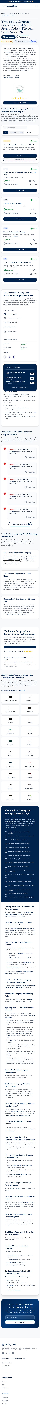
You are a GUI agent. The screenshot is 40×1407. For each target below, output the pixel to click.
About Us (4, 1404)
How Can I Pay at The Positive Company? (16, 894)
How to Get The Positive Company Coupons (17, 840)
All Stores (4, 1372)
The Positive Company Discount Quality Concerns (19, 859)
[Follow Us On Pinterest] (13, 1353)
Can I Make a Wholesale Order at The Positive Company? (17, 889)
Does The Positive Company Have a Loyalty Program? (19, 886)
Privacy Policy (5, 1400)
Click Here (18, 1290)
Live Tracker (23, 37)
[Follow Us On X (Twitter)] (6, 1353)
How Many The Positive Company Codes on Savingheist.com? (17, 844)
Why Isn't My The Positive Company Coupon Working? (19, 874)
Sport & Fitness (21, 13)
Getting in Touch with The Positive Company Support (19, 897)
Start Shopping (20, 102)
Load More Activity (19, 524)
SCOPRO (11, 560)
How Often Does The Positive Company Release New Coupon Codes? (19, 870)
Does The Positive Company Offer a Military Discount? (19, 836)
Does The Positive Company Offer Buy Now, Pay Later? (19, 863)
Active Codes (8, 37)
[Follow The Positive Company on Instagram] (9, 357)
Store (11, 13)
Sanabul (17, 560)
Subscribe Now (20, 1322)
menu (36, 6)
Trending (7, 41)
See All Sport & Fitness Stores (13, 690)
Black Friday (5, 1388)
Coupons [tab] (13, 132)
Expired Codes (21, 41)
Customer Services (9, 331)
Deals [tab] (21, 132)
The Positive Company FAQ (11, 318)
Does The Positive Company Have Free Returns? (18, 882)
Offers (3, 1384)
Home (3, 13)
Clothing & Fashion (7, 1362)
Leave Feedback (20, 647)
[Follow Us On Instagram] (9, 1353)
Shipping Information (10, 322)
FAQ (33, 41)
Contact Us (5, 1397)
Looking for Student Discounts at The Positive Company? (17, 832)
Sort (30, 132)
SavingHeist (9, 6)
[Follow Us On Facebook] (3, 1353)
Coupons (4, 1381)
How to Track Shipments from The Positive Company (19, 878)
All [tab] (6, 132)
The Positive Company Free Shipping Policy (17, 848)
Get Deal (20, 155)
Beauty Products (6, 1369)
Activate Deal (20, 190)
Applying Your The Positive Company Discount (17, 852)
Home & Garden (6, 1366)
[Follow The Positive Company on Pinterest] (13, 357)
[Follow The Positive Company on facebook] (5, 357)
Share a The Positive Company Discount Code (17, 855)
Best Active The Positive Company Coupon (17, 867)
